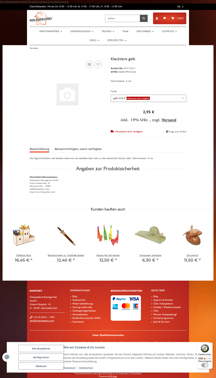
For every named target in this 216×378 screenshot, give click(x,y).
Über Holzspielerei (163, 303)
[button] (157, 18)
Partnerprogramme (163, 318)
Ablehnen (41, 366)
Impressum (69, 367)
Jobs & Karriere (161, 321)
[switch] (204, 365)
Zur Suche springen (38, 1)
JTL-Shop (113, 376)
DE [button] (179, 6)
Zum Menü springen (58, 1)
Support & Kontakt (163, 299)
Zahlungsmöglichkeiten (84, 310)
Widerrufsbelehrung (82, 303)
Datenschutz (86, 367)
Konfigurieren (41, 357)
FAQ (155, 310)
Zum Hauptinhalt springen (14, 1)
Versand (169, 119)
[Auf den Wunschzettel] (98, 64)
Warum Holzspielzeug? (165, 314)
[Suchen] (144, 18)
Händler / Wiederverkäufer (167, 307)
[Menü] (211, 344)
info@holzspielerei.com (42, 320)
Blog (74, 296)
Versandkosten (80, 314)
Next (205, 242)
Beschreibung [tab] (39, 149)
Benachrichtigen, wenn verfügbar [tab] (78, 149)
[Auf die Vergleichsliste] (89, 64)
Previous (11, 242)
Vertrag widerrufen (82, 307)
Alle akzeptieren (41, 348)
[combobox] (148, 98)
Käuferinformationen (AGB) (86, 318)
